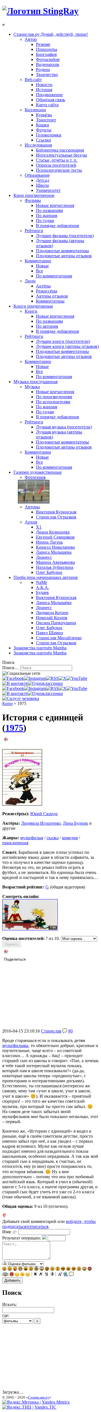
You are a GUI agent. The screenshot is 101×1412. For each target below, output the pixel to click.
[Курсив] (41, 1274)
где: (5, 1315)
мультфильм (31, 837)
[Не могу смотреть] (28, 1274)
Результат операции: (21, 1238)
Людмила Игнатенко (41, 823)
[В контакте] (15, 683)
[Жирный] (35, 1274)
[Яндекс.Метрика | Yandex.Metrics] (36, 1402)
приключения (15, 842)
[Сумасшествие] (47, 1269)
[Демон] (12, 1274)
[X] (62, 678)
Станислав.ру (38, 1397)
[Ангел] (5, 1274)
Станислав (51, 1031)
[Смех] (26, 1269)
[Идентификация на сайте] (15, 1231)
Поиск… (10, 667)
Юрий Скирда (44, 813)
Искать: (9, 1304)
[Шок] (42, 1269)
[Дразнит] (15, 1269)
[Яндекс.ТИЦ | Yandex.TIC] (29, 1407)
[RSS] (52, 678)
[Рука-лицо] (22, 1274)
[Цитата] (71, 1274)
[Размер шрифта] (60, 1274)
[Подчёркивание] (46, 1274)
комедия (70, 837)
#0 (70, 1031)
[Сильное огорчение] (36, 1269)
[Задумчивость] (17, 1274)
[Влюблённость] (90, 1269)
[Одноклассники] (45, 683)
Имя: (7, 1231)
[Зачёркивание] (52, 1274)
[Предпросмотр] (4, 1263)
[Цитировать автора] (65, 1031)
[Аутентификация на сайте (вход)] (20, 698)
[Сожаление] (84, 1269)
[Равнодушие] (52, 1269)
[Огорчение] (31, 1269)
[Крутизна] (63, 1269)
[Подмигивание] (10, 1269)
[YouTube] (76, 678)
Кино (7, 703)
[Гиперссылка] (65, 1274)
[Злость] (68, 1269)
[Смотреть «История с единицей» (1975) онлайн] (30, 929)
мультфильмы (15, 1045)
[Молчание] (58, 1269)
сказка (53, 837)
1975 (14, 728)
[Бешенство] (74, 1269)
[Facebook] (13, 678)
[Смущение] (79, 1269)
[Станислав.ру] (40, 11)
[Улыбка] (4, 1269)
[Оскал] (20, 1269)
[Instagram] (35, 678)
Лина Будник (75, 823)
